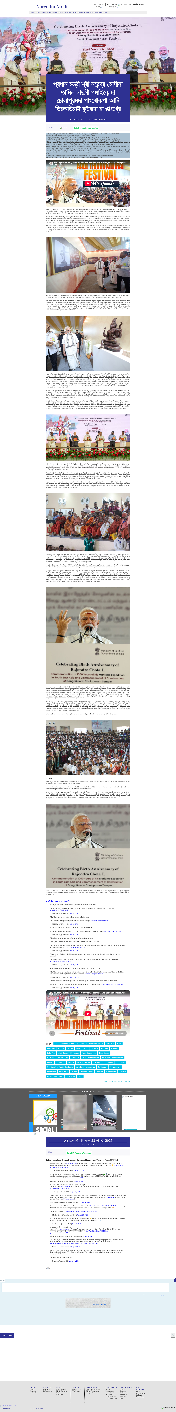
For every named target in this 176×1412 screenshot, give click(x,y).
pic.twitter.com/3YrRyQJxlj (59, 910)
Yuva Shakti (70, 1076)
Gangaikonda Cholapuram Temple (90, 1044)
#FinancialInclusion (68, 1243)
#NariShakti (94, 1206)
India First (51, 1053)
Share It (2, 1280)
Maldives (114, 1048)
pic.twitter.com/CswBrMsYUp (114, 931)
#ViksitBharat (118, 1165)
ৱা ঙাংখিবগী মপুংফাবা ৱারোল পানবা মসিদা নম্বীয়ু (58, 901)
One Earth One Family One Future (60, 1067)
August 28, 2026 (79, 1171)
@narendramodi (71, 1163)
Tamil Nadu (110, 1044)
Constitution (60, 1062)
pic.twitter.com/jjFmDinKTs (94, 974)
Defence (74, 1072)
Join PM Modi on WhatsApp (86, 128)
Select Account (7, 1335)
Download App (130, 1130)
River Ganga (104, 1053)
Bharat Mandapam (83, 1062)
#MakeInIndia (54, 1188)
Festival (50, 1062)
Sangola (71, 1062)
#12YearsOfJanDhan (93, 1231)
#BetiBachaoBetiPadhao (110, 1206)
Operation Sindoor (86, 1072)
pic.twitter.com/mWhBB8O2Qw (60, 961)
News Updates (42, 12)
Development (102, 1067)
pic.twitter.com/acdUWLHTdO (113, 984)
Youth (80, 1076)
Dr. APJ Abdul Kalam (55, 1076)
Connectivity (111, 1072)
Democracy (74, 1053)
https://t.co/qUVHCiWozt (92, 1243)
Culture (61, 1048)
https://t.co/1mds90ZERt (90, 1211)
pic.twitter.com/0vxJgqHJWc (59, 1233)
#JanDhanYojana (55, 1243)
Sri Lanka (104, 1048)
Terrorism (99, 1072)
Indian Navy (63, 1072)
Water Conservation (89, 1053)
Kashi (119, 1044)
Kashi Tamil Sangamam (90, 1058)
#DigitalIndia (110, 1197)
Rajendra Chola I (82, 1048)
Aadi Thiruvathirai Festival (64, 1044)
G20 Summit (98, 1062)
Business (94, 1048)
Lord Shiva (51, 1048)
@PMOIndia (104, 1231)
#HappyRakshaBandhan (74, 1211)
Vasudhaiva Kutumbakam (85, 1067)
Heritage (70, 1048)
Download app (6, 1408)
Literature (109, 1062)
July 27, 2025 (74, 913)
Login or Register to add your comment (117, 1081)
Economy (122, 1072)
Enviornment (120, 1062)
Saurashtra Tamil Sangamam (112, 1058)
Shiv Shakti (51, 1072)
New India (75, 1058)
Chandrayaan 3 (115, 1067)
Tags (49, 1044)
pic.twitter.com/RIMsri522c (99, 920)
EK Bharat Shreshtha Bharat (57, 1058)
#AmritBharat (71, 1178)
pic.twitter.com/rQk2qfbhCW (59, 1167)
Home (32, 12)
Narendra (51, 6)
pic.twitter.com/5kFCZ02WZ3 (76, 947)
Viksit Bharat (63, 1053)
